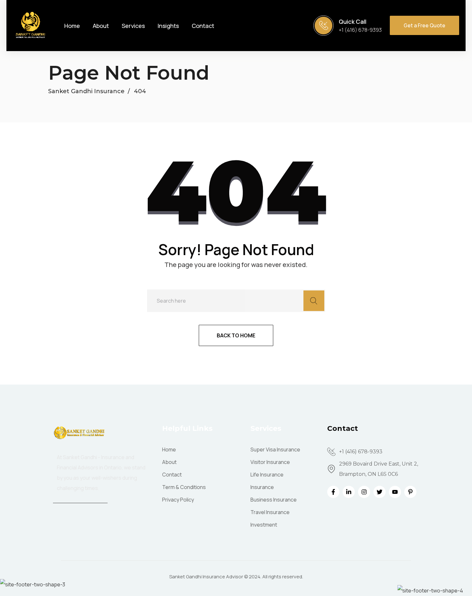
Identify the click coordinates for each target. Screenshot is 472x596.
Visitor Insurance (270, 462)
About (101, 26)
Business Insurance (273, 499)
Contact (203, 26)
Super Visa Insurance (275, 449)
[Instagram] (364, 492)
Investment (263, 524)
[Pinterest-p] (410, 492)
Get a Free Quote (424, 25)
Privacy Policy (178, 499)
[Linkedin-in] (349, 492)
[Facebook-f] (333, 492)
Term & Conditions (184, 487)
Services (133, 26)
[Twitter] (379, 492)
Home (72, 26)
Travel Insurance (270, 512)
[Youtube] (395, 492)
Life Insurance (267, 474)
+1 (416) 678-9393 (360, 29)
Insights (168, 26)
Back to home (236, 335)
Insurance (262, 487)
